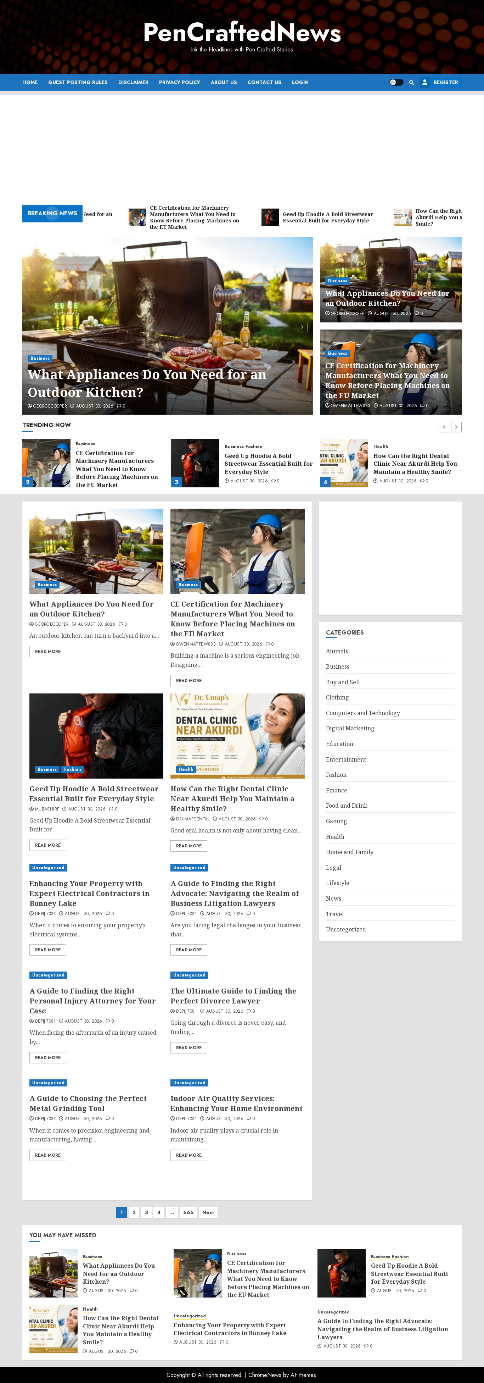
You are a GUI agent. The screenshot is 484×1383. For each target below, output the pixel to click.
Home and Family (349, 852)
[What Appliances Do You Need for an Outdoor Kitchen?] (167, 326)
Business (40, 358)
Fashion (254, 447)
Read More (48, 651)
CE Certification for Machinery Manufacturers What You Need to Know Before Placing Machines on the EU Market (387, 380)
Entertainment (346, 759)
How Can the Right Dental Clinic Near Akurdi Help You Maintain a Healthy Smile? (415, 464)
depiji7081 (45, 914)
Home (30, 82)
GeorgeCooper (50, 406)
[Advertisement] (242, 144)
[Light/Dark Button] (396, 82)
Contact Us (264, 82)
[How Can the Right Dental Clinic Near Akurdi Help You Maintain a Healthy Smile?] (344, 463)
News (333, 898)
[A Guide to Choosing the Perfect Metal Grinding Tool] (96, 1083)
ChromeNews (264, 1375)
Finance (336, 790)
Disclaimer (133, 82)
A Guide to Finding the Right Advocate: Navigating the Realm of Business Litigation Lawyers (234, 893)
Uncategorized (48, 867)
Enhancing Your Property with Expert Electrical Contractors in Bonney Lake (89, 893)
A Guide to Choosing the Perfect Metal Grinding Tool (88, 1103)
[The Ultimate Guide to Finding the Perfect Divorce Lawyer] (237, 975)
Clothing (337, 698)
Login (300, 82)
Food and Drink (346, 806)
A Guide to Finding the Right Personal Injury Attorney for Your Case (92, 1001)
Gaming (336, 821)
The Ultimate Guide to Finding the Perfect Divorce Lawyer (233, 996)
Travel (335, 914)
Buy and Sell (343, 682)
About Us (224, 82)
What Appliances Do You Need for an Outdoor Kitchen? (147, 383)
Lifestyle (337, 883)
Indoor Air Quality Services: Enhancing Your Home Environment (236, 1103)
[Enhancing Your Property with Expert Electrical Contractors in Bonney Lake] (96, 867)
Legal (333, 868)
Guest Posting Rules (78, 82)
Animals (337, 651)
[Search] (411, 82)
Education (339, 744)
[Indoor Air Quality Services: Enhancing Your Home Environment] (237, 1083)
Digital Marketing (350, 728)
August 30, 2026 (94, 406)
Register (446, 82)
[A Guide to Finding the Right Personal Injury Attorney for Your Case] (96, 975)
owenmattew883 (351, 406)
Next (208, 1212)
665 (188, 1212)
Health (380, 447)
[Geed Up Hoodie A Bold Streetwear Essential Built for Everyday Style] (195, 463)
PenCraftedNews (242, 32)
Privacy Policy (179, 82)
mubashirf (47, 809)
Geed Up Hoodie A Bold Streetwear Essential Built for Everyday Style (269, 464)
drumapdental (192, 819)
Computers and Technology (363, 713)
